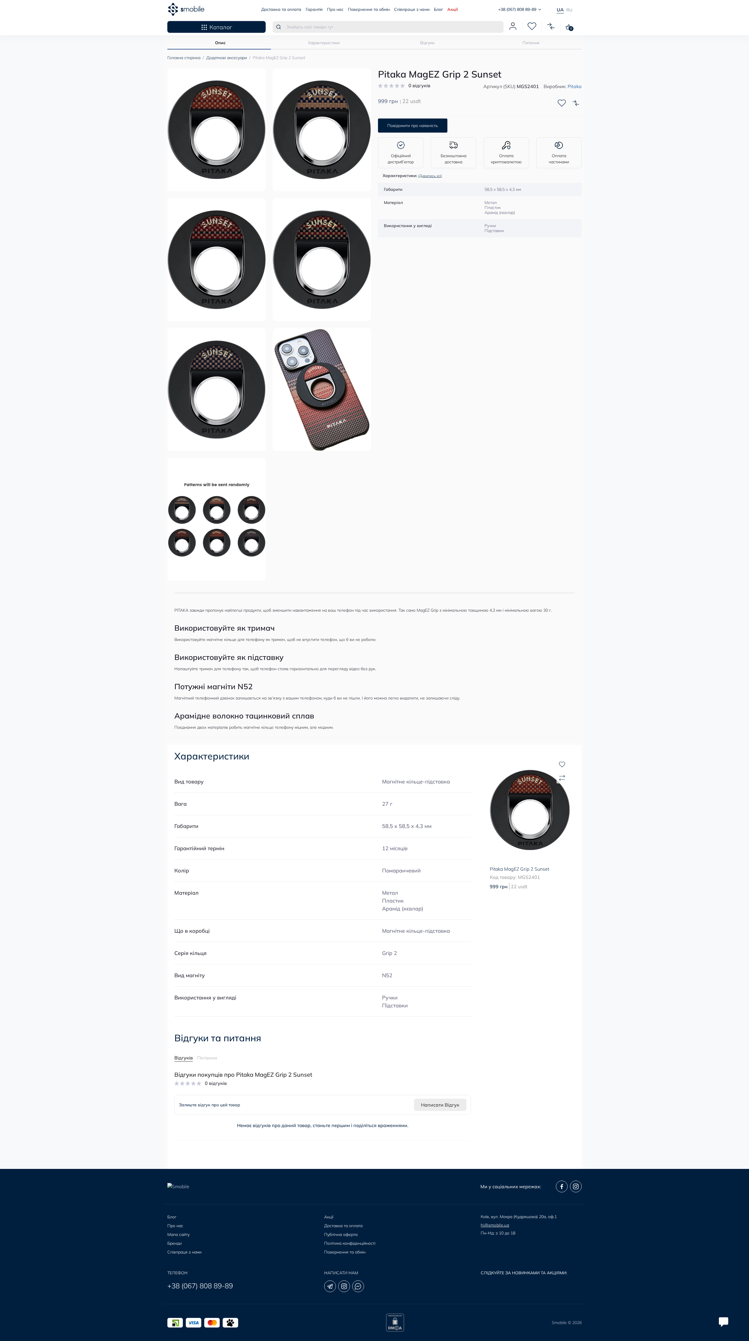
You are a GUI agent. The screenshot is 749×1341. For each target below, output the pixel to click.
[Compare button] (576, 103)
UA (560, 10)
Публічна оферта (341, 1234)
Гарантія (314, 9)
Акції (452, 9)
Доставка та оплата (281, 9)
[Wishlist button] (562, 103)
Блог (438, 9)
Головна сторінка (183, 57)
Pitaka (575, 86)
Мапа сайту (178, 1234)
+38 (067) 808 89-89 (200, 1285)
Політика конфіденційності (349, 1243)
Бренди (174, 1243)
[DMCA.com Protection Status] (395, 1322)
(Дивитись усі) (430, 176)
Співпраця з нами (412, 9)
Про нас (335, 9)
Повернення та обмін (369, 9)
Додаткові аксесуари (226, 57)
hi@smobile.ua (495, 1225)
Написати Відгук (440, 1105)
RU (569, 10)
